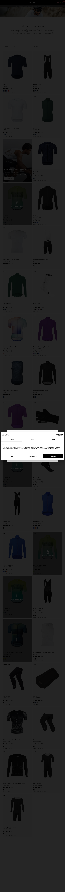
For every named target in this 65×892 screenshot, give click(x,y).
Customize (32, 456)
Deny (11, 456)
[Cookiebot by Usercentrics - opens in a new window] (56, 435)
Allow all (53, 456)
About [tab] (53, 439)
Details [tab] (32, 439)
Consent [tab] (11, 439)
